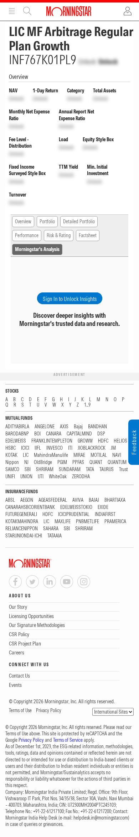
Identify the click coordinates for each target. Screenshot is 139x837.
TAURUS (106, 469)
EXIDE (103, 507)
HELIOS (120, 441)
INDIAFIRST (105, 514)
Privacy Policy (48, 710)
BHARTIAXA (114, 500)
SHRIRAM (44, 469)
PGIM (62, 462)
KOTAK (11, 455)
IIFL (38, 448)
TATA (90, 469)
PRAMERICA (115, 521)
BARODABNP (17, 434)
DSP (101, 434)
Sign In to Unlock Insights (70, 298)
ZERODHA (81, 476)
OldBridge (43, 462)
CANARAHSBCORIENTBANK (30, 507)
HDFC (103, 441)
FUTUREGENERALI (21, 514)
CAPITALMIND (79, 434)
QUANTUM (117, 462)
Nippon (12, 462)
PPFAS (78, 462)
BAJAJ (94, 500)
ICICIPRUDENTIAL (73, 514)
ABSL (10, 500)
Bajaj (78, 426)
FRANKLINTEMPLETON (51, 441)
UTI (40, 476)
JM (113, 448)
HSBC (10, 448)
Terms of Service (68, 740)
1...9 (87, 405)
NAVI (116, 455)
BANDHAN (97, 426)
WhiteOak (58, 476)
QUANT (95, 462)
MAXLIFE (63, 521)
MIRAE (79, 455)
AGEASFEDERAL (52, 500)
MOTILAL (99, 455)
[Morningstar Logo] (68, 11)
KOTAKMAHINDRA (21, 521)
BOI (37, 434)
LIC (26, 455)
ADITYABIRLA (17, 426)
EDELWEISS (15, 441)
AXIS (64, 426)
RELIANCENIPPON (21, 528)
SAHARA (50, 528)
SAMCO (12, 469)
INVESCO (54, 448)
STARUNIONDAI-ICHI (23, 536)
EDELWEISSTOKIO (76, 507)
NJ (26, 462)
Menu (12, 11)
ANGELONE (45, 426)
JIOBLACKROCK (91, 448)
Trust (123, 469)
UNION (26, 476)
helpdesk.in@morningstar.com (100, 818)
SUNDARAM (70, 469)
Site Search (27, 11)
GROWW (85, 441)
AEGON (26, 500)
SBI (28, 469)
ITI (70, 448)
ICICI (25, 448)
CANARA (53, 434)
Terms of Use (20, 710)
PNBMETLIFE (87, 521)
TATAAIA (54, 536)
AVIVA (77, 500)
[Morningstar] (44, 563)
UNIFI (10, 476)
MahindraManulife (51, 455)
